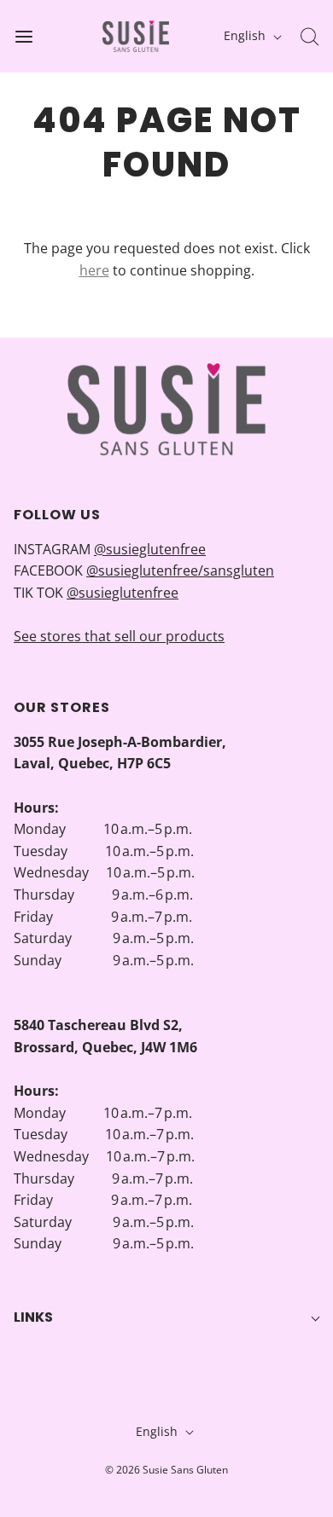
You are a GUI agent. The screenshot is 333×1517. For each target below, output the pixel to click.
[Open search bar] (309, 36)
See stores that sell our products (119, 636)
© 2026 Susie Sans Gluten (166, 1469)
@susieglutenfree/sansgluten (180, 570)
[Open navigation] (23, 36)
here (94, 270)
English (246, 35)
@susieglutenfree (150, 549)
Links (33, 1317)
